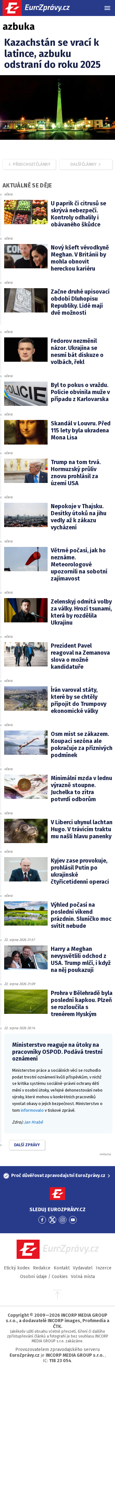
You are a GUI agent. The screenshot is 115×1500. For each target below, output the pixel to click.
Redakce (41, 1268)
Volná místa (83, 1276)
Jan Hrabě (33, 1122)
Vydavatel (83, 1268)
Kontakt (62, 1268)
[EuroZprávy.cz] (42, 8)
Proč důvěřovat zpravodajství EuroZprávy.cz (58, 1175)
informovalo (32, 1110)
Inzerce (103, 1268)
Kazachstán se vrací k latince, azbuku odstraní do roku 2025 (52, 53)
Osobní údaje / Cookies (44, 1276)
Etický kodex (17, 1268)
